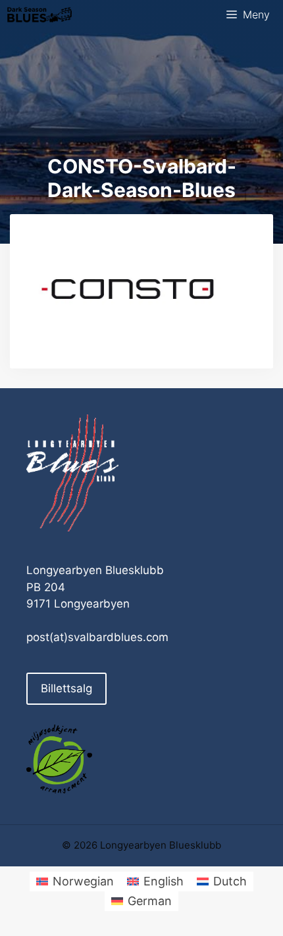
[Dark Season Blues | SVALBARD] (39, 15)
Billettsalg (66, 688)
